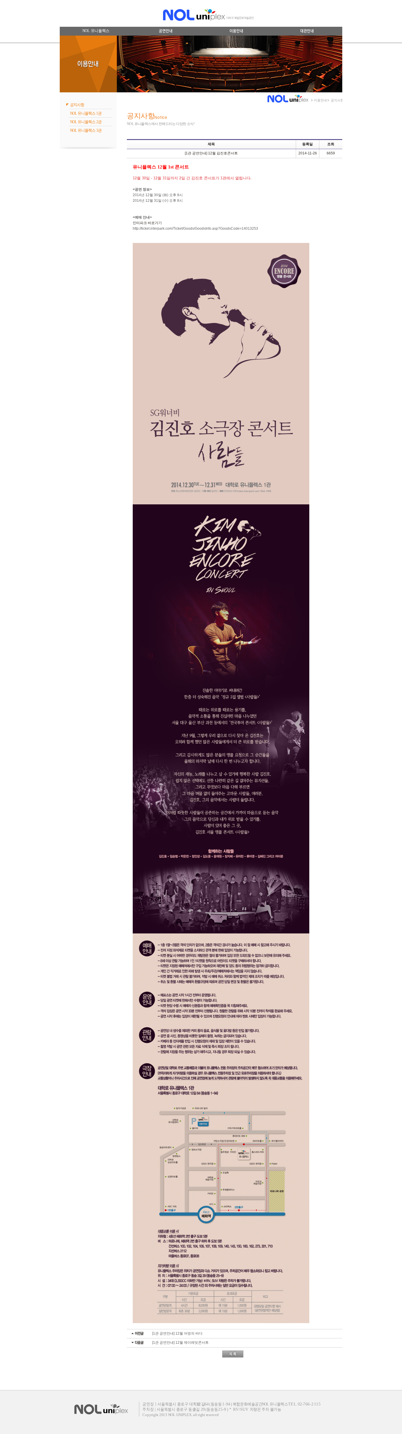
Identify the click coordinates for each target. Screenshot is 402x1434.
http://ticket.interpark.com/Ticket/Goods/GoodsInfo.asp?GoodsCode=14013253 (195, 228)
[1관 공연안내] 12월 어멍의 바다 (177, 1333)
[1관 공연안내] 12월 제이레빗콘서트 (180, 1342)
